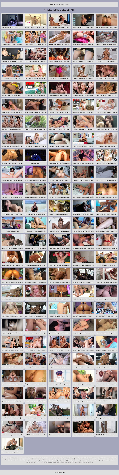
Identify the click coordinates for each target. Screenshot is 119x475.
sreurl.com (61, 472)
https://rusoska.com (55, 4)
